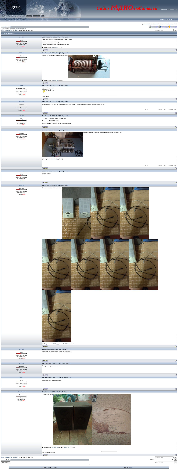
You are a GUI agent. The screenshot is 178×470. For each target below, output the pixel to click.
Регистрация (36, 15)
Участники (156, 24)
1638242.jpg (67, 447)
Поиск (171, 24)
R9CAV (13, 28)
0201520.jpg (66, 343)
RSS (174, 19)
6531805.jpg (55, 447)
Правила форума (164, 24)
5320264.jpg (55, 159)
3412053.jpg (55, 80)
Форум (2, 30)
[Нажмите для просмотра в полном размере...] (89, 55)
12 (70, 391)
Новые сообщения (147, 24)
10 (70, 363)
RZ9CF (21, 28)
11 (70, 377)
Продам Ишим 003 (23, 30)
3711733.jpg (55, 47)
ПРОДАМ (15, 30)
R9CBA (17, 28)
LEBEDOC (21, 53)
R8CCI (24, 28)
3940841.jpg (55, 343)
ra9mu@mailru (21, 391)
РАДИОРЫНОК (8, 30)
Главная (29, 15)
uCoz (131, 467)
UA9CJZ (21, 37)
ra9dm (21, 85)
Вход (43, 15)
